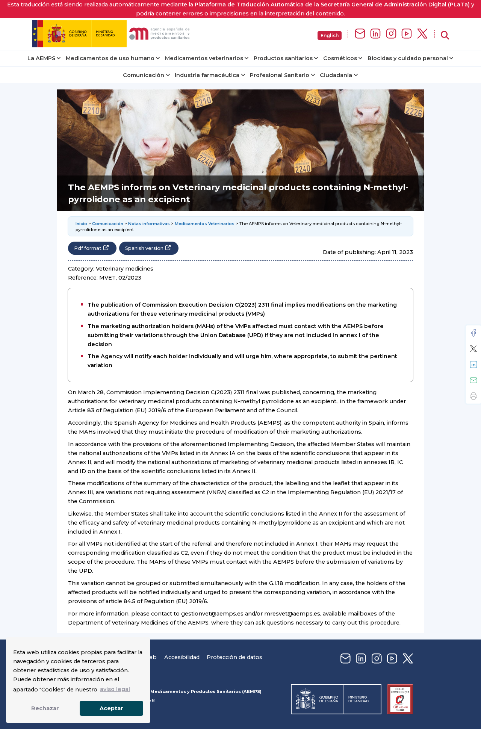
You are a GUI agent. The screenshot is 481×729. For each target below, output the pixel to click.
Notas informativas (149, 223)
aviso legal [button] (115, 689)
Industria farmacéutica (207, 75)
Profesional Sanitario (279, 75)
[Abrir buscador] (445, 35)
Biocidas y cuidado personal (408, 58)
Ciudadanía (336, 75)
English (330, 35)
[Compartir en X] (473, 348)
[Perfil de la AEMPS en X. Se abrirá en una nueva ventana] (422, 34)
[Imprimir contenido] (473, 396)
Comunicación (143, 75)
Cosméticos (340, 58)
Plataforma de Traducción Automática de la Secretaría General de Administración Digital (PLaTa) (332, 4)
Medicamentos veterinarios (204, 58)
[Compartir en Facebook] (473, 332)
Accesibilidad (182, 657)
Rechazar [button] (45, 708)
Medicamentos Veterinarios (204, 223)
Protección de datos (234, 657)
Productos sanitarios (283, 58)
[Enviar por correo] (473, 380)
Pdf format (87, 248)
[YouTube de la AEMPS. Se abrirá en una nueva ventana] (407, 34)
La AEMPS (41, 58)
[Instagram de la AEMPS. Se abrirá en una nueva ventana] (391, 34)
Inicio (81, 223)
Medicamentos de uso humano (110, 58)
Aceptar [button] (111, 708)
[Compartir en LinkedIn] (473, 364)
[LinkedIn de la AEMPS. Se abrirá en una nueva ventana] (375, 34)
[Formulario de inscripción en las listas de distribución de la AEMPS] (360, 34)
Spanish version (144, 248)
